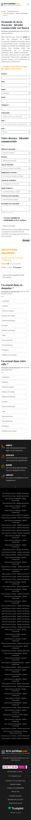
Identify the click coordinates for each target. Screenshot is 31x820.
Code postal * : (6, 113)
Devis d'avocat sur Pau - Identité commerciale (16, 549)
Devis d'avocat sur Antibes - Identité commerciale (16, 728)
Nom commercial (7, 340)
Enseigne (5, 325)
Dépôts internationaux (8, 320)
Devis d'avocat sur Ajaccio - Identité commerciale (15, 605)
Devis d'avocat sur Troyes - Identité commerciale (15, 613)
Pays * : (3, 128)
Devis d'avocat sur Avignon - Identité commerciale (15, 566)
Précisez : (4, 157)
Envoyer (26, 240)
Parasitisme (5, 350)
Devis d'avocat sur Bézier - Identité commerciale (15, 738)
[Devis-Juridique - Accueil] (11, 4)
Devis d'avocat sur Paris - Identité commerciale (15, 493)
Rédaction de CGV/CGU (15, 799)
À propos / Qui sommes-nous (15, 781)
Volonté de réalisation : (9, 180)
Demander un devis (16, 771)
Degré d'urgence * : (7, 188)
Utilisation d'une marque (9, 355)
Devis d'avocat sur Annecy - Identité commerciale (16, 686)
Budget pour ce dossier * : (9, 172)
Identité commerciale (8, 330)
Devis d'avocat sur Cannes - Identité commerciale (16, 736)
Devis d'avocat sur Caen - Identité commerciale (15, 530)
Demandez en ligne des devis (10, 31)
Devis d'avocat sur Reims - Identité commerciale (15, 621)
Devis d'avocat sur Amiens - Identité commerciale (15, 650)
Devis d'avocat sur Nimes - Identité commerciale (15, 624)
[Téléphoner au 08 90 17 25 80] (14, 767)
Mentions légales (15, 784)
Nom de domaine (7, 345)
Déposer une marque (8, 316)
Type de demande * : (8, 165)
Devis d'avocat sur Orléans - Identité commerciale (15, 533)
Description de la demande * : (11, 204)
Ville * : (3, 120)
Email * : (4, 97)
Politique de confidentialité (15, 788)
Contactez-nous (16, 776)
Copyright (5, 306)
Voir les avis (6, 267)
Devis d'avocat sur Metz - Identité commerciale (15, 586)
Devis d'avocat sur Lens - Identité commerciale (15, 683)
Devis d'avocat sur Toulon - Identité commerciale (15, 525)
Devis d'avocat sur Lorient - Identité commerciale (15, 576)
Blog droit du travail (15, 803)
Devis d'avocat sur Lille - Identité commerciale (15, 503)
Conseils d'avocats (15, 796)
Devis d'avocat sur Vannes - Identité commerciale (15, 594)
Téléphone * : (5, 105)
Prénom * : (4, 74)
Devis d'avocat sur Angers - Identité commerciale (15, 643)
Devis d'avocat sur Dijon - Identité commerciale (15, 608)
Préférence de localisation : (10, 196)
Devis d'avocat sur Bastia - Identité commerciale (15, 619)
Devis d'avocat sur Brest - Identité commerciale (15, 527)
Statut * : (4, 89)
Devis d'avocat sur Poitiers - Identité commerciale (15, 552)
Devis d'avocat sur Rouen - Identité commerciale (15, 616)
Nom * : (3, 81)
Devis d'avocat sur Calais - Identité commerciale (15, 579)
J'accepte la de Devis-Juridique (15, 219)
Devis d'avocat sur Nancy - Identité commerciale (15, 667)
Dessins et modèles (8, 311)
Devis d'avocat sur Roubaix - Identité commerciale (15, 627)
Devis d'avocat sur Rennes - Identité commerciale (15, 555)
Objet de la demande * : (9, 149)
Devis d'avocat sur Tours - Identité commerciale (15, 574)
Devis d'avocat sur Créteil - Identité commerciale (15, 707)
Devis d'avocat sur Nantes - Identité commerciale (15, 517)
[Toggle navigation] (28, 4)
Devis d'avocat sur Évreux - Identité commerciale (15, 611)
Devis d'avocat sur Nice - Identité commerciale (15, 515)
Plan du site (15, 791)
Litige (3, 335)
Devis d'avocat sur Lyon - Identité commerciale (15, 496)
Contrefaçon (5, 301)
